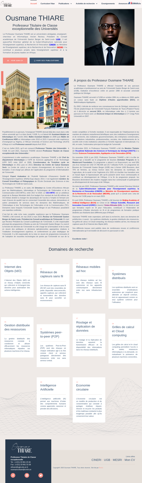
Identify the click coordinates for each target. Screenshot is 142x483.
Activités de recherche (85, 4)
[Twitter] (40, 475)
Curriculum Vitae (48, 4)
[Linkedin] (27, 475)
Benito (101, 468)
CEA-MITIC (50, 193)
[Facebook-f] (13, 475)
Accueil (33, 4)
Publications (64, 4)
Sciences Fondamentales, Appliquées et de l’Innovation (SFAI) (105, 153)
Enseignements (108, 4)
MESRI (60, 47)
